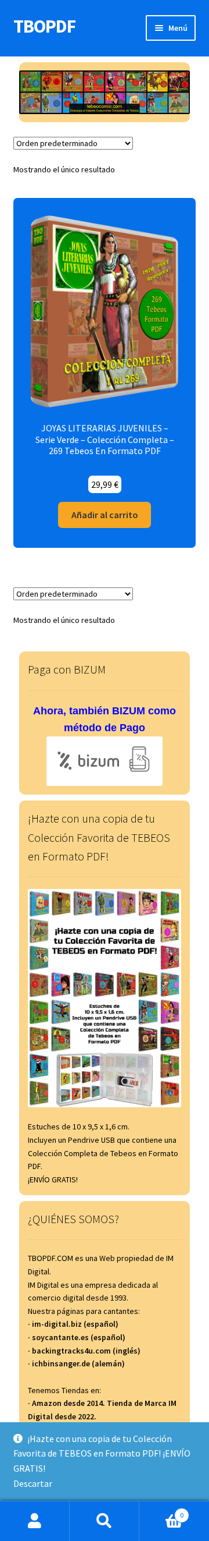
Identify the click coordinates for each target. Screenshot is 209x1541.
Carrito (161, 1511)
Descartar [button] (32, 1483)
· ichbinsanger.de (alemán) (76, 1363)
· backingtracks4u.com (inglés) (84, 1350)
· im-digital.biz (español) (73, 1324)
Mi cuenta (35, 1521)
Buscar (104, 1521)
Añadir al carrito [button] (104, 514)
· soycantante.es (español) (76, 1337)
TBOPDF (44, 26)
